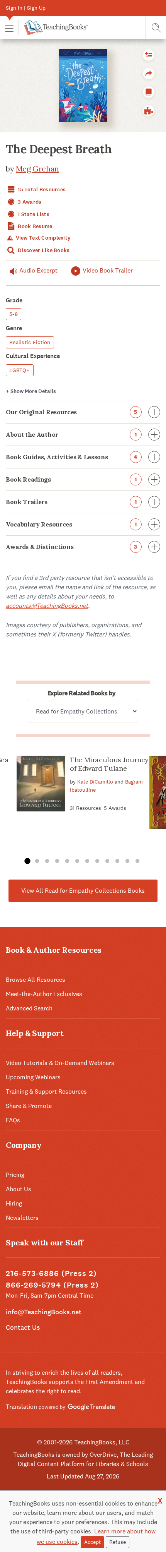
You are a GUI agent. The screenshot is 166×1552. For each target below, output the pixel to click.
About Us (18, 1189)
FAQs (13, 1120)
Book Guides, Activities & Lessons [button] (71, 457)
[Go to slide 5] (67, 861)
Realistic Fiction (30, 342)
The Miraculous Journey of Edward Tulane (109, 764)
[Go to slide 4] (57, 861)
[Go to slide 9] (107, 861)
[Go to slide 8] (97, 861)
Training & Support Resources (46, 1091)
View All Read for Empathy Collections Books (83, 891)
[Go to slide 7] (87, 861)
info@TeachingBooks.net (43, 1311)
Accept (92, 1541)
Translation (22, 1407)
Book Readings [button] (71, 479)
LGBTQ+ (19, 370)
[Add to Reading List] (148, 55)
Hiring (14, 1203)
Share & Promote (29, 1106)
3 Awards (29, 202)
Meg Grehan (37, 168)
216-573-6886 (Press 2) (51, 1273)
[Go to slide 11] (127, 861)
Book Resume (34, 226)
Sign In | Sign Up (26, 7)
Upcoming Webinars (33, 1077)
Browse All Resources (35, 980)
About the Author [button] (71, 434)
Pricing (15, 1175)
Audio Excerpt (38, 270)
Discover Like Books (43, 250)
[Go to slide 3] (47, 861)
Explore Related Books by (81, 693)
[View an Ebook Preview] (148, 92)
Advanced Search (29, 1008)
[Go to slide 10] (117, 861)
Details (31, 391)
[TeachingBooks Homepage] (53, 27)
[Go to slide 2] (37, 861)
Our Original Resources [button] (71, 412)
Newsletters (22, 1218)
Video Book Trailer (108, 270)
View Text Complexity (42, 238)
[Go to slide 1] (27, 861)
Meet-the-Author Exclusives (44, 994)
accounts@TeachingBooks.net (47, 606)
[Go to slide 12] (137, 861)
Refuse (117, 1541)
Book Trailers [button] (71, 502)
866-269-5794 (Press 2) (52, 1285)
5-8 (13, 313)
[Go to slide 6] (77, 861)
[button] (9, 27)
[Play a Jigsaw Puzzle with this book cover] (148, 111)
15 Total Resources (41, 189)
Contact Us (23, 1327)
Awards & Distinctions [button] (71, 546)
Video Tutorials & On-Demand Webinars (60, 1063)
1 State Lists (33, 214)
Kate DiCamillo (95, 781)
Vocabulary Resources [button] (71, 524)
